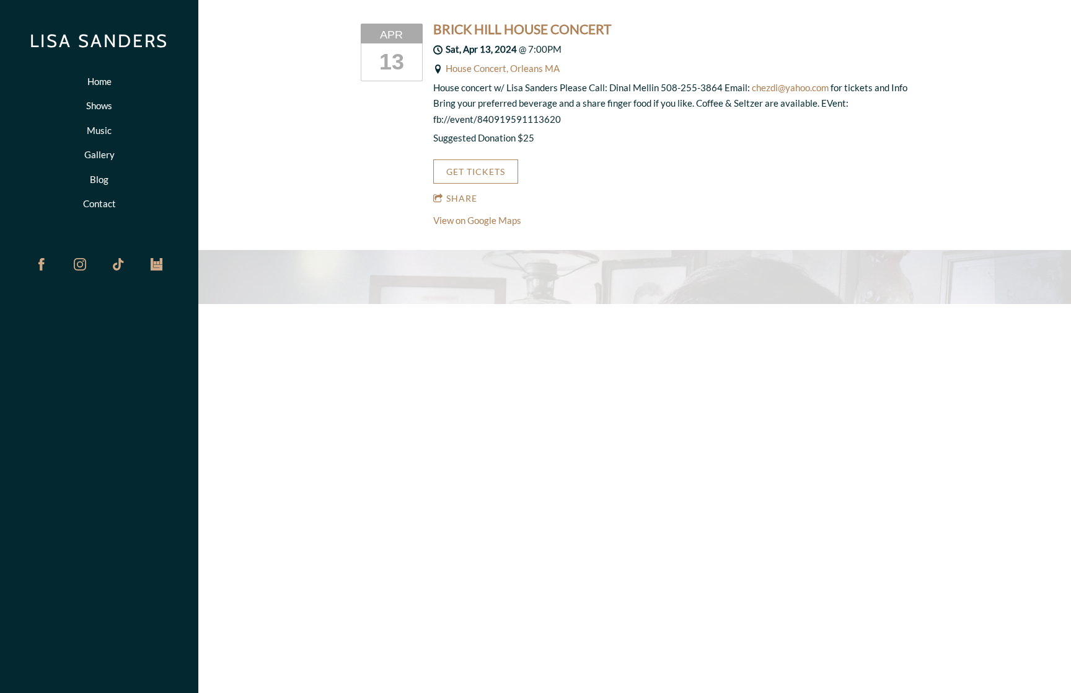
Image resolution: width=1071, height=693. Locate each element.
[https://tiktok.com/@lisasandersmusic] (118, 264)
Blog (99, 179)
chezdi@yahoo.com (790, 87)
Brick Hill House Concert (522, 29)
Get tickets (475, 171)
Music (99, 130)
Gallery (99, 154)
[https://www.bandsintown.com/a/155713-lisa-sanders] (157, 264)
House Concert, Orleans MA (503, 68)
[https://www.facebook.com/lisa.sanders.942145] (41, 264)
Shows (99, 105)
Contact (99, 203)
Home (99, 81)
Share (461, 198)
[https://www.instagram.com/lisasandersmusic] (80, 264)
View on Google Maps (477, 220)
